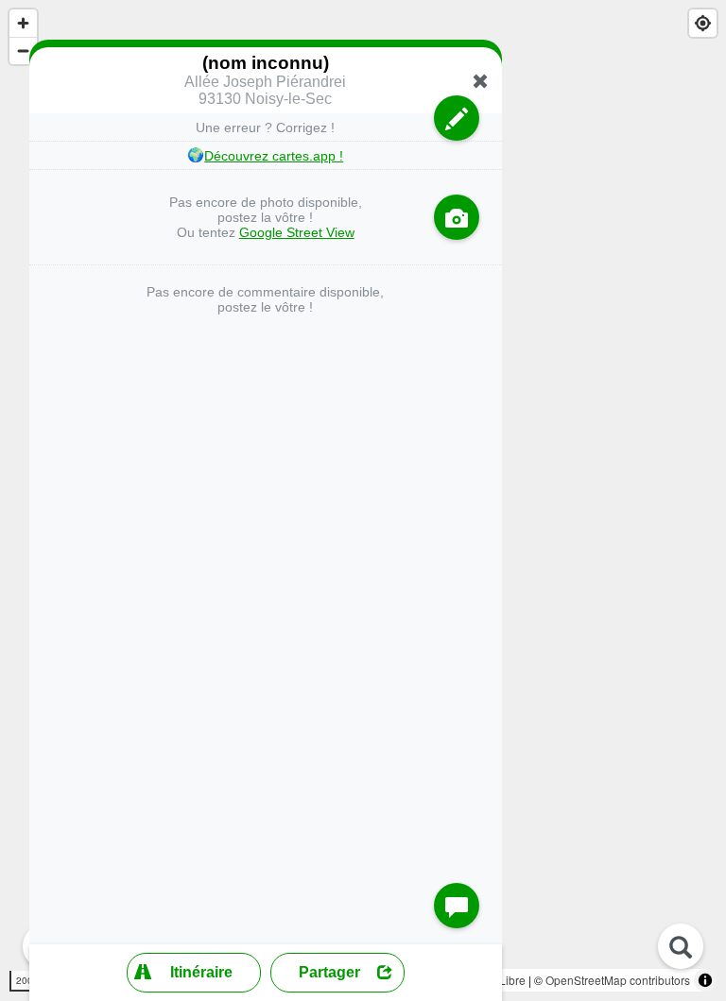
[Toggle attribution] (705, 980)
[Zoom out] (23, 50)
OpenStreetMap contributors (617, 980)
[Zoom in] (23, 23)
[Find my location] (703, 23)
